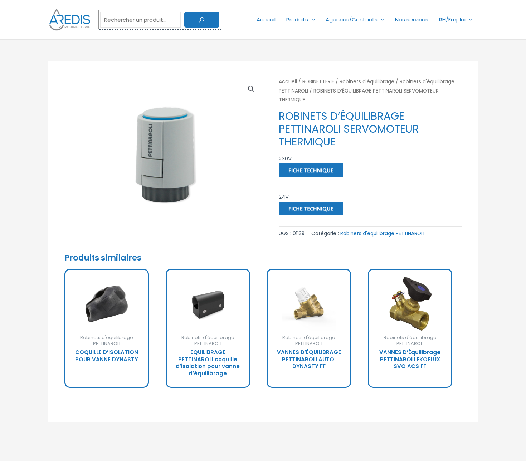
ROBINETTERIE (318, 81)
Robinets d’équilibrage (367, 81)
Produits (297, 19)
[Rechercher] (201, 20)
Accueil (266, 19)
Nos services (411, 19)
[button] (311, 19)
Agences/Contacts (352, 19)
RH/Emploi (452, 19)
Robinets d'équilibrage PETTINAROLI (382, 233)
